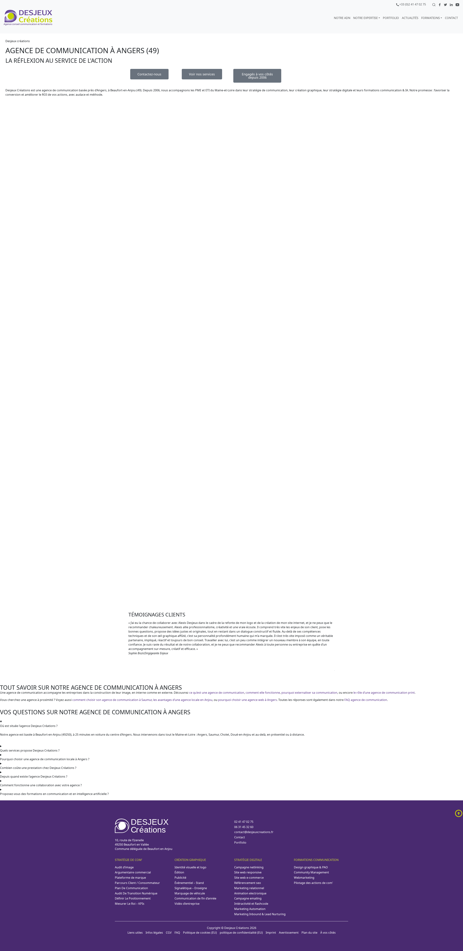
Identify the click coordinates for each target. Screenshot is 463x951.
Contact (451, 18)
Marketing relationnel (249, 888)
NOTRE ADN (342, 18)
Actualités (410, 18)
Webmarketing (304, 878)
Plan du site (309, 933)
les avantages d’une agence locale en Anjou (182, 700)
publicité (180, 878)
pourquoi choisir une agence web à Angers (247, 700)
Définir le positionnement (133, 898)
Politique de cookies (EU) (200, 933)
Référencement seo (247, 883)
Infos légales (154, 933)
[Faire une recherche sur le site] (434, 4)
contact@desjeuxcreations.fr (253, 832)
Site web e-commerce (249, 878)
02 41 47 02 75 (243, 822)
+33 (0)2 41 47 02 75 (412, 4)
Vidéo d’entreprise (187, 904)
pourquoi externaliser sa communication (309, 693)
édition (179, 872)
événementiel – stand (189, 883)
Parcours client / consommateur (137, 883)
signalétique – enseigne (191, 888)
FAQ (177, 933)
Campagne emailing (248, 898)
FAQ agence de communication (365, 700)
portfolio (391, 18)
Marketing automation (250, 909)
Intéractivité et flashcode (251, 904)
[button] (231, 674)
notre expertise (365, 18)
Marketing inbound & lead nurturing (260, 914)
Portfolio (240, 842)
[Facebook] (440, 4)
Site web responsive (248, 872)
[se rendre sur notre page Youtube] (457, 4)
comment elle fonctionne (263, 693)
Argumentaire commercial (133, 872)
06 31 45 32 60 (243, 827)
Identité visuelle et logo (190, 867)
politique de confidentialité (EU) (241, 933)
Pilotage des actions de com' (313, 883)
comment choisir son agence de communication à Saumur (112, 700)
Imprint (271, 933)
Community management (311, 872)
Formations (430, 18)
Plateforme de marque (130, 878)
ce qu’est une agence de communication (216, 693)
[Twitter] (446, 4)
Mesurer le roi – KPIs (129, 904)
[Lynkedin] (451, 4)
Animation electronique (250, 893)
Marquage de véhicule (190, 893)
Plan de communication (131, 888)
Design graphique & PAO (311, 867)
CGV (169, 933)
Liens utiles (135, 933)
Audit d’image (124, 867)
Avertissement (289, 933)
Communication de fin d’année (195, 898)
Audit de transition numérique (136, 893)
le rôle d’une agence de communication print (384, 693)
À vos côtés (328, 933)
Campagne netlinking (249, 867)
